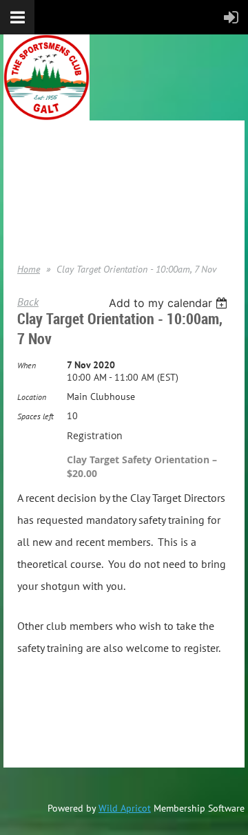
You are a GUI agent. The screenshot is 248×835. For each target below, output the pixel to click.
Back (28, 301)
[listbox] (170, 303)
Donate (31, 200)
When (26, 365)
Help (26, 221)
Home (29, 159)
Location (31, 397)
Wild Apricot (125, 808)
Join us (31, 179)
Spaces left (35, 416)
